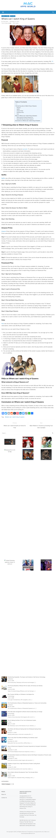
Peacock (18, 107)
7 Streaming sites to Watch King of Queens (26, 106)
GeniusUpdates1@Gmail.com (28, 833)
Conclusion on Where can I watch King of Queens (27, 120)
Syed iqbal (5, 21)
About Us (3, 794)
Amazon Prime (20, 110)
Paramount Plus (20, 112)
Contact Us (4, 797)
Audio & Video (5, 16)
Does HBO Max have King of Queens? (25, 119)
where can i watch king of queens (15, 417)
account (25, 149)
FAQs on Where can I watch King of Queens (26, 115)
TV (52, 61)
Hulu (18, 114)
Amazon (3, 231)
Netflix (18, 109)
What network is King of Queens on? (25, 117)
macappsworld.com (38, 831)
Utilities (12, 16)
